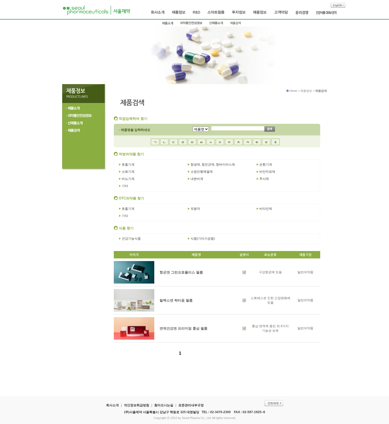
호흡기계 (128, 164)
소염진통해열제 (202, 172)
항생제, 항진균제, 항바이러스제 (213, 164)
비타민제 (265, 209)
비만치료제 (267, 172)
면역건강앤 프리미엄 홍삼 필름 (183, 328)
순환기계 (265, 164)
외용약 (195, 209)
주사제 (264, 179)
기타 (125, 186)
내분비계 (197, 179)
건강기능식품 (131, 238)
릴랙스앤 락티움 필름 (176, 300)
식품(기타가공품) (203, 238)
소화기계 (128, 172)
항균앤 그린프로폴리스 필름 (181, 272)
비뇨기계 (128, 179)
